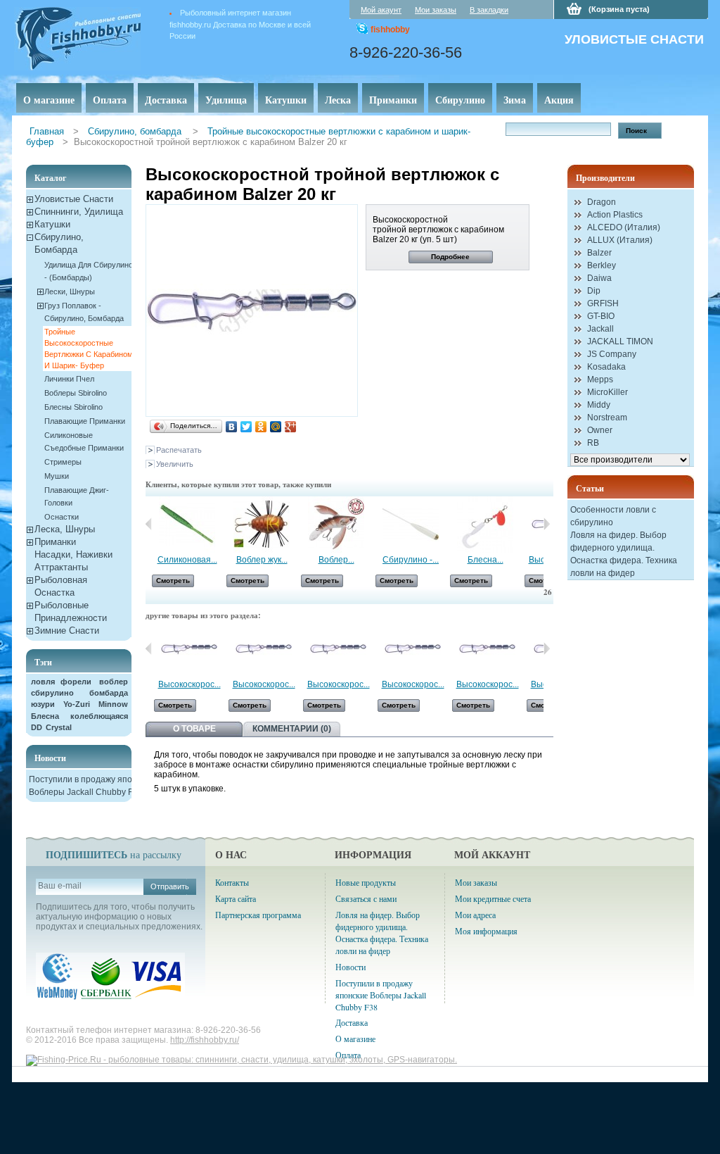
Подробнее (450, 257)
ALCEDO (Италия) (623, 227)
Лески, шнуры (69, 291)
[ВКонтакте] (231, 427)
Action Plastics (615, 215)
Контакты (232, 882)
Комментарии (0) (291, 729)
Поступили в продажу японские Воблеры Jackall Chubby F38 (380, 994)
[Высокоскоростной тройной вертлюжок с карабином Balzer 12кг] (487, 674)
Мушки (56, 476)
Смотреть (173, 580)
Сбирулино (460, 99)
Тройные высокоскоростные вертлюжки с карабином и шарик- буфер (88, 348)
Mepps (600, 379)
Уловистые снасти (73, 199)
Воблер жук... (262, 560)
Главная (47, 131)
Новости (50, 758)
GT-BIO (601, 316)
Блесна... (485, 560)
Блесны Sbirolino (73, 407)
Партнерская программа (258, 914)
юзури (43, 704)
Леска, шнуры (64, 529)
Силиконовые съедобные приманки (84, 441)
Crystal (59, 727)
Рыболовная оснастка (60, 586)
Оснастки (61, 517)
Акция (559, 99)
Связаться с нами (366, 898)
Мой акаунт (381, 10)
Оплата (110, 99)
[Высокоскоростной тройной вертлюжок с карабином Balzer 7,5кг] (264, 674)
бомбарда (108, 693)
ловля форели (61, 681)
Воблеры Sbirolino (75, 393)
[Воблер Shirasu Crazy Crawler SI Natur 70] (336, 550)
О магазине (49, 99)
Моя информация (486, 930)
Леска (338, 99)
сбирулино (52, 693)
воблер (113, 681)
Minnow (113, 704)
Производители (605, 178)
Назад (149, 524)
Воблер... (336, 560)
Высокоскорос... (189, 684)
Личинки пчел (69, 379)
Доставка (166, 99)
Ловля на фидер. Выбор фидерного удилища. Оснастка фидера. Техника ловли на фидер (381, 932)
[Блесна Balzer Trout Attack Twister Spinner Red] (485, 550)
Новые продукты (365, 882)
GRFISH (603, 303)
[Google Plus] (290, 427)
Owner (599, 430)
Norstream (607, 417)
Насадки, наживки (73, 554)
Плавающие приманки (84, 421)
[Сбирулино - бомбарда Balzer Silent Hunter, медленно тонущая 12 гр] (410, 550)
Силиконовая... (187, 560)
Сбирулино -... (410, 560)
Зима (514, 99)
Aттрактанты (61, 567)
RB (593, 443)
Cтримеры (63, 462)
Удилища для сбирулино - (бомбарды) (88, 271)
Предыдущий (149, 648)
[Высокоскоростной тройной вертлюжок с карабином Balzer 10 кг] (413, 674)
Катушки (286, 99)
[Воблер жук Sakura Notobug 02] (261, 550)
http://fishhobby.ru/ (204, 1040)
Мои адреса (475, 914)
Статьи (590, 488)
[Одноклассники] (261, 427)
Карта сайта (235, 898)
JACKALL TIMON (620, 341)
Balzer (599, 253)
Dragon (601, 202)
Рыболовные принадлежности (70, 611)
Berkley (601, 265)
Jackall (600, 329)
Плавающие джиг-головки (76, 496)
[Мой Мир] (276, 427)
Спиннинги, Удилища (78, 211)
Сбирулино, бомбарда (136, 131)
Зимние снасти (66, 630)
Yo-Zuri (76, 704)
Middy (598, 405)
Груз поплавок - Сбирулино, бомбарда (84, 311)
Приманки (393, 99)
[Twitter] (246, 427)
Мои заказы (435, 10)
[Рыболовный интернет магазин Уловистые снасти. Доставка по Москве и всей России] (99, 36)
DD (36, 727)
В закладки (489, 10)
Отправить (169, 886)
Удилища (226, 99)
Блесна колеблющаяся (79, 716)
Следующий (547, 648)
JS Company (611, 354)
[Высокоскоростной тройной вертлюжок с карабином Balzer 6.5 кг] (189, 674)
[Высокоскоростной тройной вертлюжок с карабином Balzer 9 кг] (338, 674)
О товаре (194, 729)
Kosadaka (606, 367)
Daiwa (599, 278)
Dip (593, 291)
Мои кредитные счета (493, 898)
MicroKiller (607, 392)
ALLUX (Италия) (619, 240)
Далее (547, 524)
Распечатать (179, 450)
